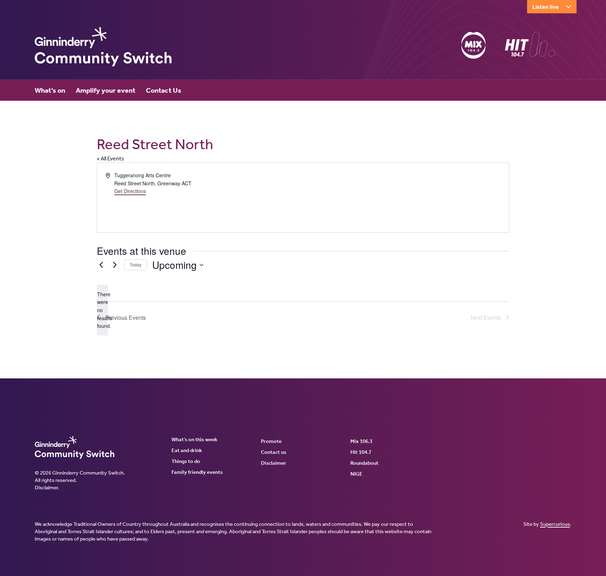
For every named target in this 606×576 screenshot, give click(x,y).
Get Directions (130, 190)
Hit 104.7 (360, 452)
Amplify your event (105, 90)
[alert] (102, 310)
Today (135, 264)
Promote (271, 441)
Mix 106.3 (361, 441)
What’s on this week (194, 439)
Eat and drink (186, 450)
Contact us (273, 452)
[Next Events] (114, 265)
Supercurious (555, 524)
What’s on (50, 90)
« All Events (110, 158)
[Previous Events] (101, 265)
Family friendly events (197, 472)
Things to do (185, 461)
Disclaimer (46, 487)
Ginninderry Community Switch (103, 46)
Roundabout (364, 463)
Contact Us (163, 90)
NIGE (356, 474)
